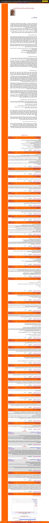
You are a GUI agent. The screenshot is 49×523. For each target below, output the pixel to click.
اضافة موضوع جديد (30, 521)
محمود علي (39, 379)
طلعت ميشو (39, 152)
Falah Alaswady (38, 176)
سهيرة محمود (39, 372)
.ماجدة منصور (39, 293)
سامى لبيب (39, 302)
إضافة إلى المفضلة (35, 521)
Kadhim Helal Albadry (37, 347)
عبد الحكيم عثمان (38, 248)
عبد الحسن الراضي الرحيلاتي (37, 387)
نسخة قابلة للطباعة (30, 522)
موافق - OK (45, 1)
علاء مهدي (39, 216)
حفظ (40, 521)
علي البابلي (39, 222)
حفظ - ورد (11, 521)
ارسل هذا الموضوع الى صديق (17, 521)
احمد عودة (39, 340)
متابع (40, 355)
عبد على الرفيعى (39, 183)
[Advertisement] (23, 20)
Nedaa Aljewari (38, 137)
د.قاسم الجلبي (39, 402)
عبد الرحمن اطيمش (38, 395)
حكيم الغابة (39, 193)
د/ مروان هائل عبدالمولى (38, 423)
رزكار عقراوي (35, 17)
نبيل (40, 365)
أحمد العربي (39, 236)
